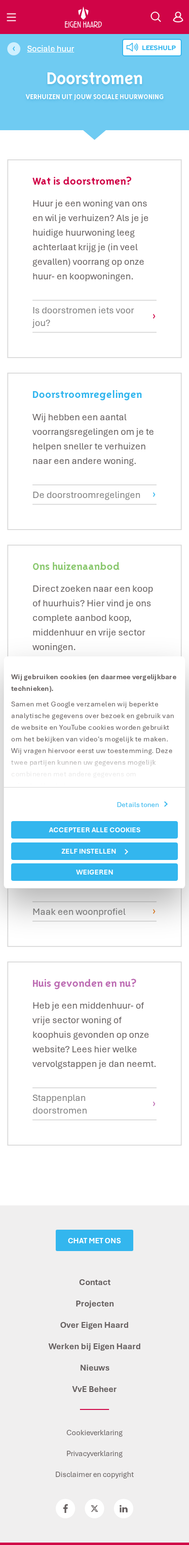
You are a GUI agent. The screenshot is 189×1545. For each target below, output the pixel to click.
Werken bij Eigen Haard (94, 1346)
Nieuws (95, 1367)
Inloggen (178, 17)
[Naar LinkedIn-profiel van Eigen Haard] (123, 1508)
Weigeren (94, 871)
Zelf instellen (89, 851)
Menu (11, 17)
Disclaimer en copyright (94, 1474)
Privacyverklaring (94, 1453)
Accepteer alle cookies (95, 829)
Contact (94, 1282)
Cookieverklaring (94, 1432)
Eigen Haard (83, 17)
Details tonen (138, 804)
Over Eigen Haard (94, 1324)
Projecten (95, 1303)
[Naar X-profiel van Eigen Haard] (94, 1508)
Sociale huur (50, 48)
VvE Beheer (94, 1388)
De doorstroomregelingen (86, 494)
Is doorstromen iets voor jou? (83, 316)
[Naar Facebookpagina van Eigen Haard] (65, 1508)
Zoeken (155, 17)
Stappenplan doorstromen (59, 1103)
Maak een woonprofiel (79, 911)
